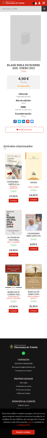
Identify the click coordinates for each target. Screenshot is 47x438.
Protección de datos (23, 390)
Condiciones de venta (23, 386)
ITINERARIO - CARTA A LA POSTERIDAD (13, 183)
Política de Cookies (23, 393)
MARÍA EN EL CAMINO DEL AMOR (13, 293)
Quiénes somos (23, 405)
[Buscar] (44, 8)
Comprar (13, 201)
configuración (23, 425)
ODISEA (33, 182)
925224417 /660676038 (23, 363)
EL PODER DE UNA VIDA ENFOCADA (14, 238)
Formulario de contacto (23, 371)
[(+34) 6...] (23, 353)
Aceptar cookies (23, 432)
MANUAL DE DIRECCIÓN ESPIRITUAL (33, 293)
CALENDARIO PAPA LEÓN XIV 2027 (33, 234)
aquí (30, 422)
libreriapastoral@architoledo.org (23, 367)
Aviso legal (23, 383)
